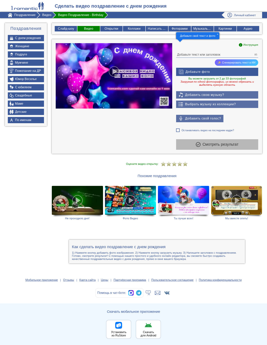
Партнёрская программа (130, 280)
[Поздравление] (27, 6)
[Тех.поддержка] (148, 293)
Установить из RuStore (118, 333)
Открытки (111, 28)
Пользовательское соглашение (172, 280)
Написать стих (158, 28)
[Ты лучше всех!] (183, 203)
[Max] (131, 293)
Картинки (225, 28)
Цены (104, 280)
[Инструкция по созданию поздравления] (248, 45)
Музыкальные (203, 28)
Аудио (248, 28)
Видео (88, 28)
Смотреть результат (220, 144)
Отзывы (68, 280)
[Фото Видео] (130, 203)
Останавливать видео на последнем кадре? (208, 130)
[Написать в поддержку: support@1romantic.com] (157, 293)
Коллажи (134, 28)
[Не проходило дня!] (77, 203)
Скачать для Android (148, 333)
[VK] (167, 293)
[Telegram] (139, 293)
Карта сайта (87, 280)
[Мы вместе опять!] (236, 203)
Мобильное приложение (41, 280)
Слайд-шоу (66, 28)
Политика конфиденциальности (220, 280)
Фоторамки (180, 28)
